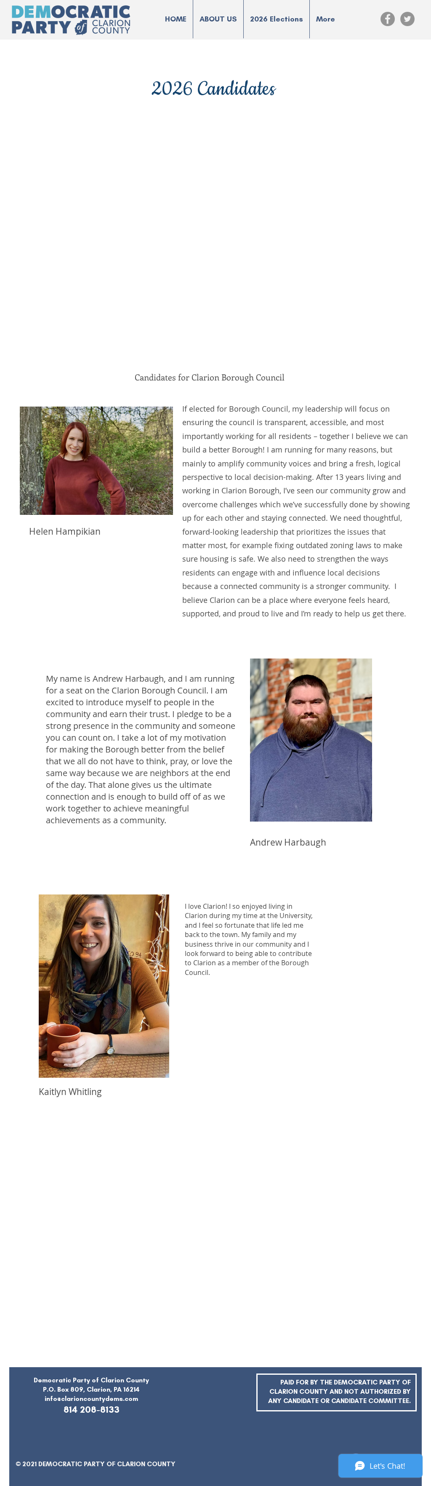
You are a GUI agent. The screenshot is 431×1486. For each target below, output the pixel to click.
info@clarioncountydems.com (91, 1399)
